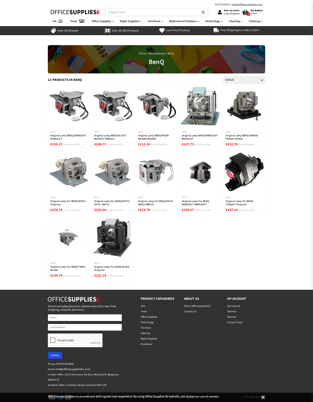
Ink (54, 21)
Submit (55, 355)
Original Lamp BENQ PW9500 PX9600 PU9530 (242, 137)
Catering (254, 21)
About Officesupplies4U (197, 306)
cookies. (214, 397)
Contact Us (190, 311)
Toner (74, 21)
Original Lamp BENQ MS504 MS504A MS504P (153, 137)
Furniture (154, 21)
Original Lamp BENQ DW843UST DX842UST (68, 137)
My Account (233, 306)
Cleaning (234, 21)
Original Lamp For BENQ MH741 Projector (68, 202)
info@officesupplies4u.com (247, 4)
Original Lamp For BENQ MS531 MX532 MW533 (155, 202)
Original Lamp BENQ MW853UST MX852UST (200, 137)
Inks (143, 306)
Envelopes (147, 344)
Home (143, 53)
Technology (212, 21)
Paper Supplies (129, 21)
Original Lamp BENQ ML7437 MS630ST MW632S (110, 137)
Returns (231, 317)
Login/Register (232, 13)
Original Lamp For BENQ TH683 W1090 (67, 268)
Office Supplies (101, 21)
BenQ (53, 131)
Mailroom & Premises (182, 21)
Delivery (232, 311)
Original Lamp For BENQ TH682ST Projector (239, 202)
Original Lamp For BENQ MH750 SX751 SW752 (112, 202)
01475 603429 (222, 4)
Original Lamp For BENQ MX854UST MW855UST (195, 202)
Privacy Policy (235, 322)
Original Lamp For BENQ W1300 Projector (111, 268)
